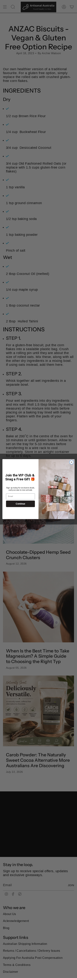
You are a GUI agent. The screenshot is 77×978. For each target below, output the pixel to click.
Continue (20, 504)
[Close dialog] (71, 462)
